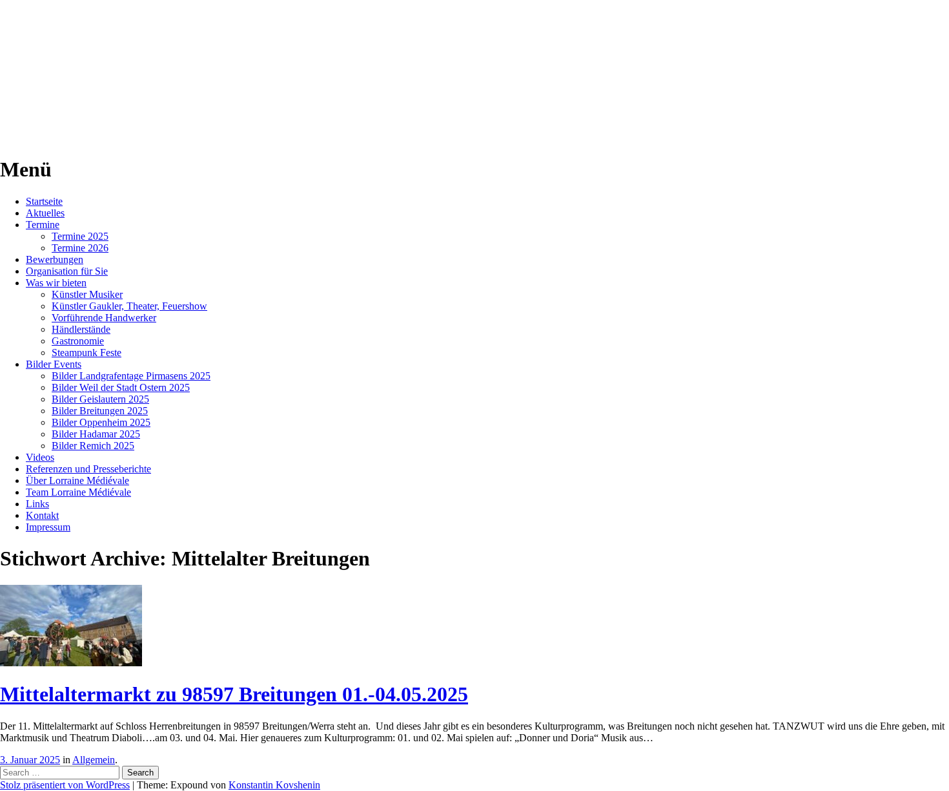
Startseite (44, 201)
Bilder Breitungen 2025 (100, 410)
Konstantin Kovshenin (274, 784)
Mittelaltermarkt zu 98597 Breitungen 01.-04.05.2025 (234, 694)
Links (37, 503)
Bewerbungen (54, 259)
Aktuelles (45, 212)
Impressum (48, 527)
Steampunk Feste (86, 352)
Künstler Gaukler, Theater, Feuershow (129, 306)
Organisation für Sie (67, 271)
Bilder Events (53, 364)
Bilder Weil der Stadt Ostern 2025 (121, 387)
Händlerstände (81, 329)
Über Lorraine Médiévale (77, 480)
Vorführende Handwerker (104, 317)
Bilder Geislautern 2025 (100, 399)
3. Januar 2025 (30, 759)
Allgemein (93, 759)
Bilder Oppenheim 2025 (101, 422)
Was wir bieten (56, 282)
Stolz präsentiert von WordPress (65, 784)
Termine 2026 (80, 247)
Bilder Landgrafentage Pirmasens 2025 (131, 375)
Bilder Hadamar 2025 (96, 433)
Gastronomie (78, 340)
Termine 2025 (80, 236)
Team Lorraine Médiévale (78, 492)
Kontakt (42, 515)
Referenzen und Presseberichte (88, 468)
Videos (40, 457)
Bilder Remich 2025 (93, 445)
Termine (42, 224)
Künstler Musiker (87, 294)
